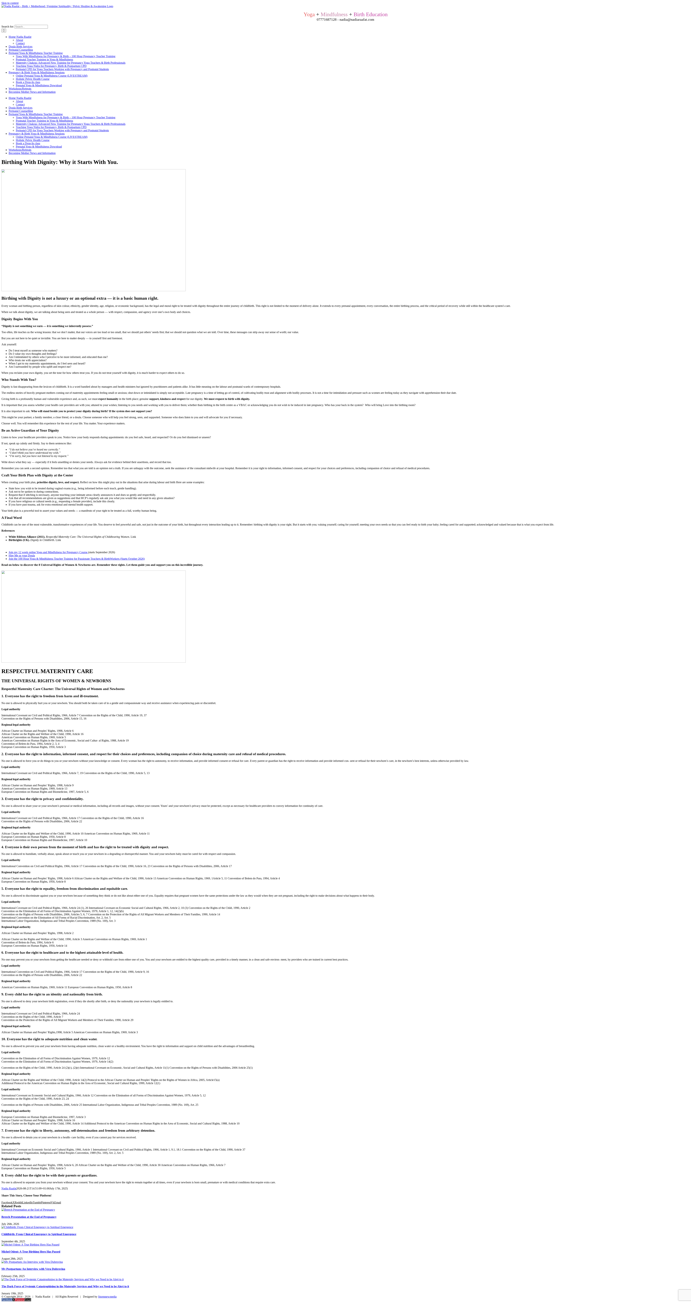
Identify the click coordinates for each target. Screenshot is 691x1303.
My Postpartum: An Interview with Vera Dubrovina (33, 1268)
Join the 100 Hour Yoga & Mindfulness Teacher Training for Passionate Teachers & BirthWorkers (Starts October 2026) (77, 558)
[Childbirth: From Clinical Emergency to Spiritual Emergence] (37, 1227)
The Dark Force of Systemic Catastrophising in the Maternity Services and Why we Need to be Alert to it (65, 1286)
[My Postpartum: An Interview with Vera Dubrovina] (32, 1261)
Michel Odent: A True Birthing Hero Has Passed (30, 1251)
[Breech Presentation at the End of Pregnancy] (28, 1209)
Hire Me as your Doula (22, 555)
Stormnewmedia (107, 1296)
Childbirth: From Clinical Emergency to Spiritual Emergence (38, 1234)
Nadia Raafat (8, 1188)
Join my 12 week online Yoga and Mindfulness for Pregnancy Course (48, 552)
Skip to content (10, 2)
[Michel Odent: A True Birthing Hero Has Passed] (30, 1244)
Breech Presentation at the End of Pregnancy (29, 1216)
